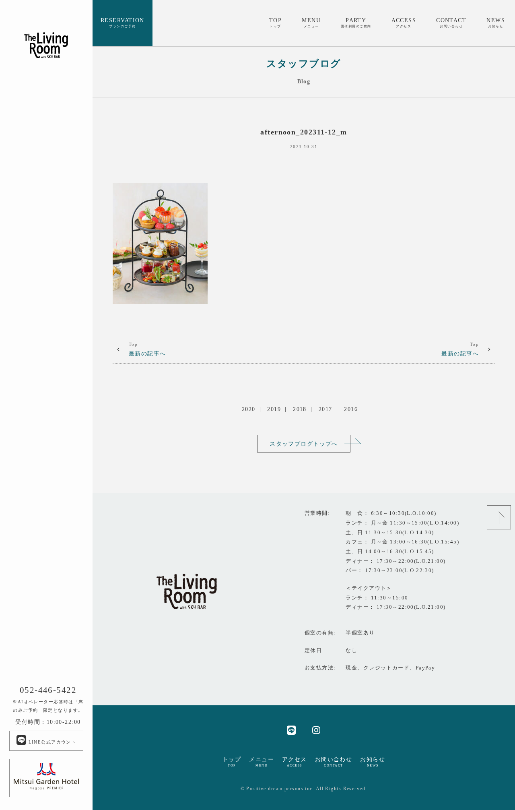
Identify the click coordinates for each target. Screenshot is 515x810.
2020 (248, 409)
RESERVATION (122, 22)
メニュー (261, 761)
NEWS (495, 22)
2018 (300, 409)
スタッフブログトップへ (304, 443)
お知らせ (372, 761)
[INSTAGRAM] (316, 729)
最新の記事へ (147, 349)
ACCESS (403, 22)
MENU (311, 22)
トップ (231, 761)
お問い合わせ (333, 761)
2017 (325, 409)
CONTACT (451, 22)
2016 (351, 409)
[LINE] (291, 729)
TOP (275, 22)
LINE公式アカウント (51, 742)
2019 (274, 409)
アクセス (294, 761)
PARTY (356, 22)
